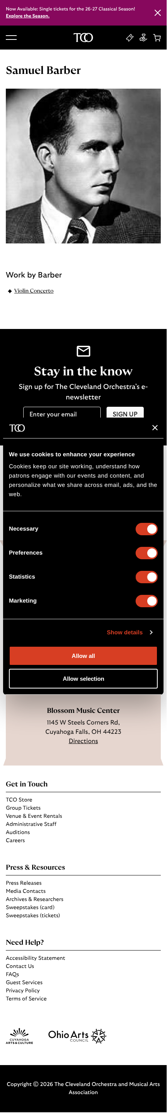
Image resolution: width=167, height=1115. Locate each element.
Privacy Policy (23, 990)
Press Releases (23, 883)
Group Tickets (23, 808)
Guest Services (24, 982)
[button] (11, 37)
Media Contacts (26, 891)
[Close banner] (155, 427)
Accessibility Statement (35, 958)
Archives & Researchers (34, 899)
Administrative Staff (31, 824)
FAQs (12, 974)
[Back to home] (83, 37)
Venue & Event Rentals (34, 816)
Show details (125, 632)
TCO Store (19, 800)
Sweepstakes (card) (30, 907)
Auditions (18, 832)
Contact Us (20, 966)
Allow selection (83, 678)
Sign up (125, 414)
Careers (15, 840)
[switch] (147, 553)
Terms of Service (26, 999)
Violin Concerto (33, 291)
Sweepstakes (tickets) (33, 915)
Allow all (83, 656)
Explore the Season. (28, 16)
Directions (83, 741)
